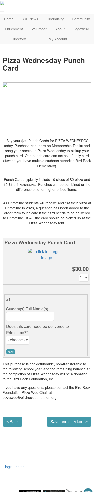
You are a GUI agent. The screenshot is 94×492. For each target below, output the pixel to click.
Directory (19, 38)
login (9, 466)
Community (81, 18)
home (20, 466)
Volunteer (39, 28)
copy (11, 352)
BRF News (29, 18)
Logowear (81, 28)
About (60, 28)
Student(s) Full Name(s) (27, 309)
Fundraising (55, 18)
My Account (58, 38)
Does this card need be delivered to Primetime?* (37, 329)
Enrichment (14, 28)
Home (9, 18)
